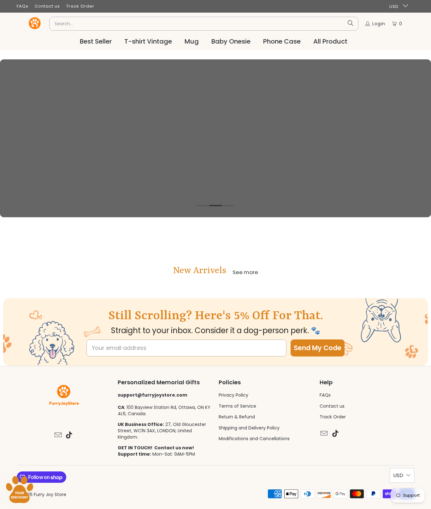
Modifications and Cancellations (254, 438)
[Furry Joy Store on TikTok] (69, 435)
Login (378, 24)
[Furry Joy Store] (35, 24)
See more (245, 272)
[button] (19, 489)
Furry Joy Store (50, 494)
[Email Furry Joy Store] (58, 435)
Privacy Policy (233, 395)
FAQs (22, 6)
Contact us (47, 6)
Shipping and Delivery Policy (249, 428)
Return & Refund (237, 417)
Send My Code (317, 347)
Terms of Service (237, 406)
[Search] (350, 24)
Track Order (80, 6)
